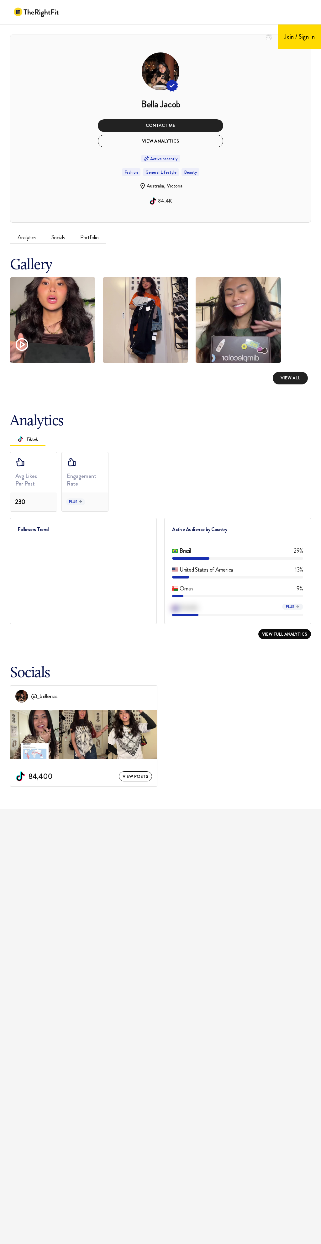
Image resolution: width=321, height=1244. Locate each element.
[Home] (36, 12)
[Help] (269, 37)
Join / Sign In (299, 37)
